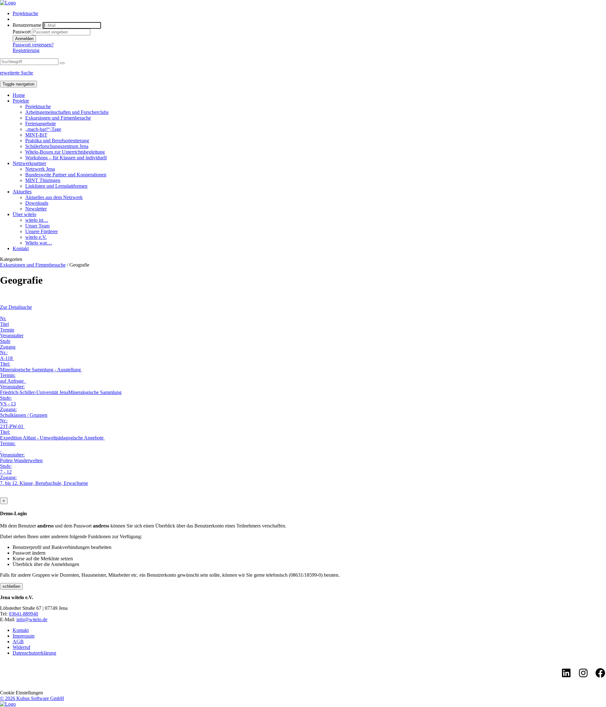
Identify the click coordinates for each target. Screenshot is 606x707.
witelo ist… (36, 220)
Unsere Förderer (41, 231)
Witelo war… (38, 242)
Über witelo (24, 214)
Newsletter (36, 208)
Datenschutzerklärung (34, 653)
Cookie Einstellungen (21, 692)
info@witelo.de (31, 619)
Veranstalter (11, 335)
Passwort (22, 31)
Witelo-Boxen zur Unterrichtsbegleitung (65, 152)
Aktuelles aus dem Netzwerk (54, 197)
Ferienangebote (40, 123)
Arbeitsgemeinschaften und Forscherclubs (67, 112)
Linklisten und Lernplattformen (56, 186)
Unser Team (37, 225)
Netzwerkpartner (29, 163)
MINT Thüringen (42, 180)
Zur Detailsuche (16, 307)
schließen (11, 586)
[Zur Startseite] (8, 2)
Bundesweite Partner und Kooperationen (65, 174)
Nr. (3, 318)
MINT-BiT (36, 135)
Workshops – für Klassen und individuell (66, 157)
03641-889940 (23, 613)
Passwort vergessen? (33, 44)
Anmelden (24, 38)
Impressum (23, 636)
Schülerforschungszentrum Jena (56, 146)
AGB (18, 641)
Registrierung (26, 50)
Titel (4, 324)
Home (19, 95)
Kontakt (21, 248)
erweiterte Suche (16, 72)
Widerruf (21, 647)
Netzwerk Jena (40, 169)
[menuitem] (309, 13)
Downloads (36, 203)
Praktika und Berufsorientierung (57, 140)
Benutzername (27, 25)
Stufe (5, 341)
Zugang (7, 347)
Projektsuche (25, 13)
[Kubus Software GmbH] (8, 704)
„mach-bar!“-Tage (43, 129)
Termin (7, 330)
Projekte (21, 100)
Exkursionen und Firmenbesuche (58, 118)
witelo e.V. (36, 237)
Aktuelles (22, 191)
